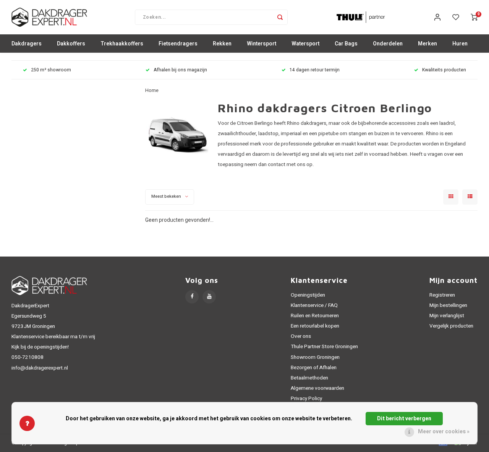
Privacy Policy (306, 398)
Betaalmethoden (309, 378)
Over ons (301, 336)
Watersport (305, 44)
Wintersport (261, 44)
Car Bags (346, 44)
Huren (460, 44)
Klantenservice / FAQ (314, 305)
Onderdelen (388, 44)
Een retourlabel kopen (315, 326)
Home (152, 90)
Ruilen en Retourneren (315, 316)
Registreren (442, 295)
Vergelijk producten (451, 326)
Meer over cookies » (444, 432)
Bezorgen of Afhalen (314, 367)
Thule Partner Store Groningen (324, 346)
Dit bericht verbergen (404, 419)
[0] (474, 17)
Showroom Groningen (315, 357)
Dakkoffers (71, 44)
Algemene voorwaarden (317, 388)
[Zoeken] (280, 17)
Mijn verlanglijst (446, 316)
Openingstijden (308, 295)
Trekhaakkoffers (121, 44)
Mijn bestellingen (448, 305)
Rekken (222, 44)
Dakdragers (26, 44)
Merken (427, 44)
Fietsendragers (178, 44)
